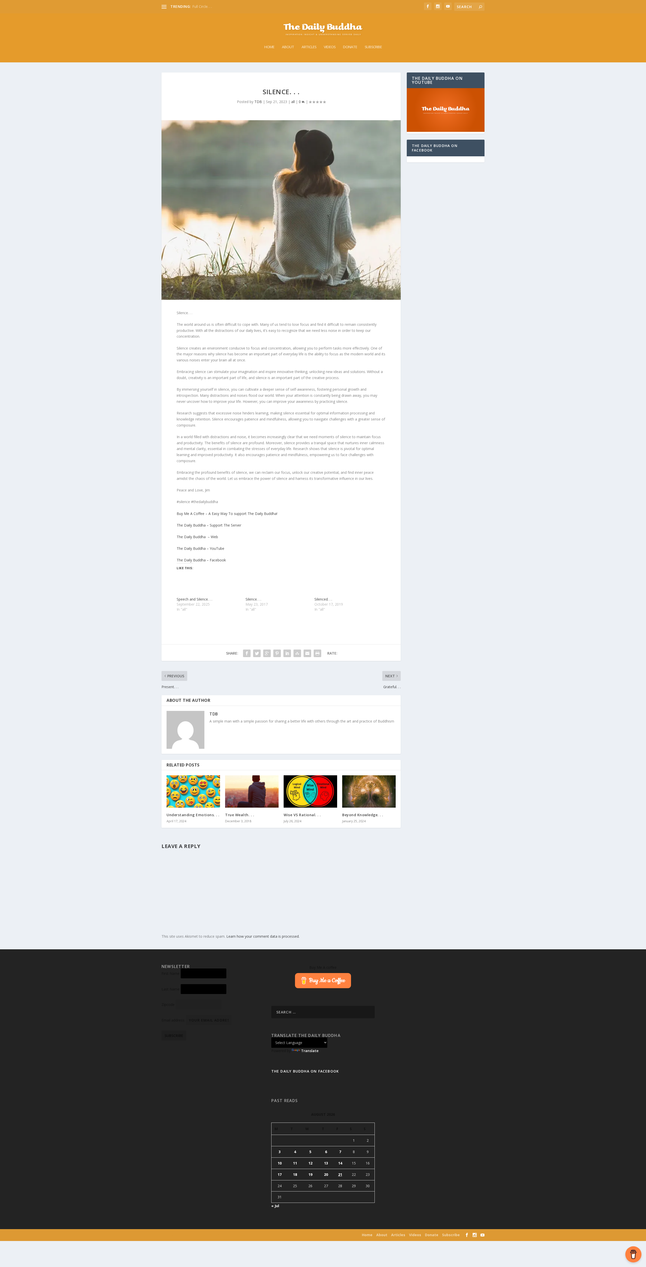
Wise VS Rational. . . (302, 814)
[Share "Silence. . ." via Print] (317, 653)
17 (280, 1174)
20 (326, 1174)
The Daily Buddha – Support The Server (209, 525)
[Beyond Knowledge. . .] (369, 791)
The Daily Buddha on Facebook (434, 148)
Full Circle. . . (202, 6)
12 (310, 1163)
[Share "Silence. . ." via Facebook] (247, 653)
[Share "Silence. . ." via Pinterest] (277, 653)
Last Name (171, 989)
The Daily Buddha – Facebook (201, 560)
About (288, 47)
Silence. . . (253, 599)
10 (280, 1163)
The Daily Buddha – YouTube (200, 548)
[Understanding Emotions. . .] (193, 791)
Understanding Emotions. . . (193, 814)
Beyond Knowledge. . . (362, 814)
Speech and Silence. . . (194, 599)
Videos (329, 47)
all (293, 101)
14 (340, 1163)
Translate (309, 1050)
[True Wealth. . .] (252, 791)
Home (269, 47)
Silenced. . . (323, 599)
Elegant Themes (194, 1235)
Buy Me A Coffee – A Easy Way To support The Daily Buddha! (227, 513)
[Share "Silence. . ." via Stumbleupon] (297, 653)
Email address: (174, 1020)
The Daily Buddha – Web (197, 536)
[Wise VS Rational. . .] (310, 791)
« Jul (275, 1205)
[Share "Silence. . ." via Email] (307, 653)
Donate (350, 47)
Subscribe (373, 47)
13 (326, 1163)
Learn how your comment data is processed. (263, 936)
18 (295, 1174)
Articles (309, 47)
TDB (258, 101)
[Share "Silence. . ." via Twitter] (257, 653)
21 (340, 1174)
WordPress (237, 1235)
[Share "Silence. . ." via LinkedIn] (287, 653)
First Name (171, 973)
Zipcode (168, 1004)
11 (295, 1163)
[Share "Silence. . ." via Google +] (267, 653)
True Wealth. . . (239, 814)
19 (310, 1174)
